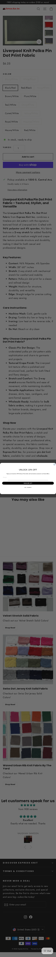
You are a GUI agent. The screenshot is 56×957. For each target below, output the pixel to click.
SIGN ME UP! (28, 483)
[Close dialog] (54, 464)
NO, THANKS (28, 487)
